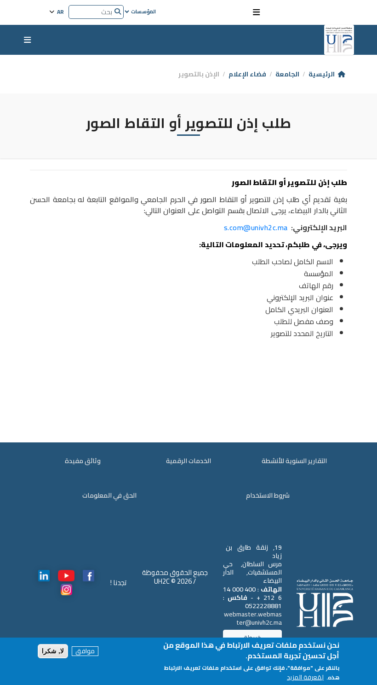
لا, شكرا (53, 651)
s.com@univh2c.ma (256, 227)
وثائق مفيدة (83, 461)
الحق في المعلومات (109, 495)
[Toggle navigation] (27, 40)
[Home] (339, 40)
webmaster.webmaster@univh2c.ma (253, 618)
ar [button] (60, 11)
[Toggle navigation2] (256, 12)
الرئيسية (321, 74)
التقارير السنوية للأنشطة (294, 461)
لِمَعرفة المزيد (305, 677)
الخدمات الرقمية (188, 461)
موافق (85, 651)
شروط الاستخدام (268, 495)
